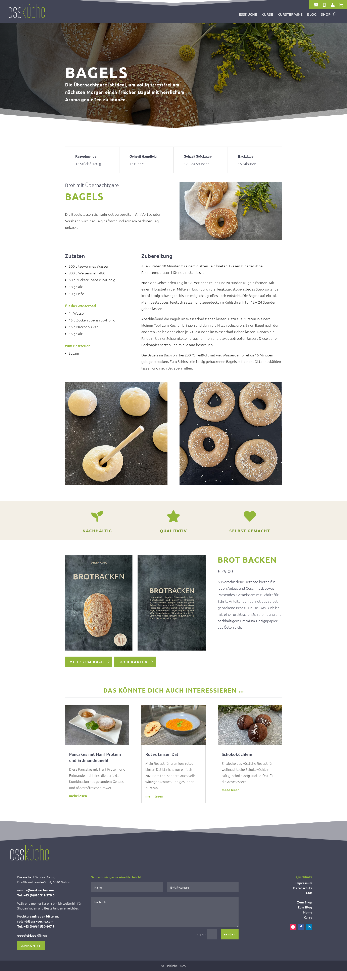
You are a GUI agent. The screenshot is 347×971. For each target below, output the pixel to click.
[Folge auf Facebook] (301, 927)
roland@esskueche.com (35, 921)
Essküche (248, 14)
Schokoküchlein (237, 754)
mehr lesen (78, 796)
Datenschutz (302, 888)
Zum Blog (305, 907)
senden (230, 934)
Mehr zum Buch (86, 662)
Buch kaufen (133, 662)
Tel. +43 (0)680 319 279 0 (35, 895)
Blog (311, 14)
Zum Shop (304, 902)
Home (307, 912)
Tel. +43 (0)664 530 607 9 (35, 926)
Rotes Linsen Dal (161, 754)
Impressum (303, 883)
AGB (308, 893)
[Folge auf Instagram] (293, 927)
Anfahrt (31, 945)
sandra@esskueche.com (35, 890)
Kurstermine (290, 14)
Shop (326, 14)
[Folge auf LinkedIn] (309, 927)
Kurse (267, 14)
